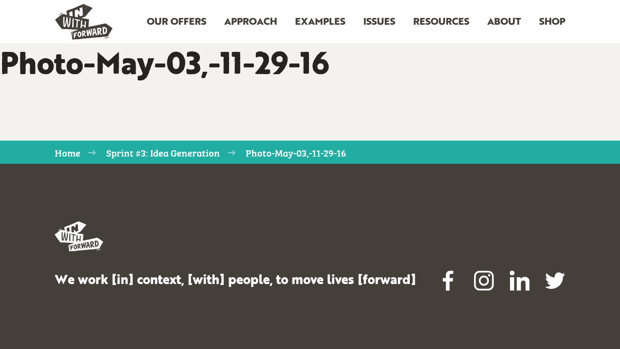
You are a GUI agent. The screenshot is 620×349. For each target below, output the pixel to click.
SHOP (552, 22)
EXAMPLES (320, 22)
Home (67, 152)
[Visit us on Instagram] (484, 280)
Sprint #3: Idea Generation (163, 152)
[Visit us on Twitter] (555, 280)
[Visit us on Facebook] (448, 280)
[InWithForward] (84, 22)
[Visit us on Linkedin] (520, 280)
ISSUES (379, 22)
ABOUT (504, 22)
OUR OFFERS (176, 22)
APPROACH (250, 22)
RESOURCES (441, 22)
